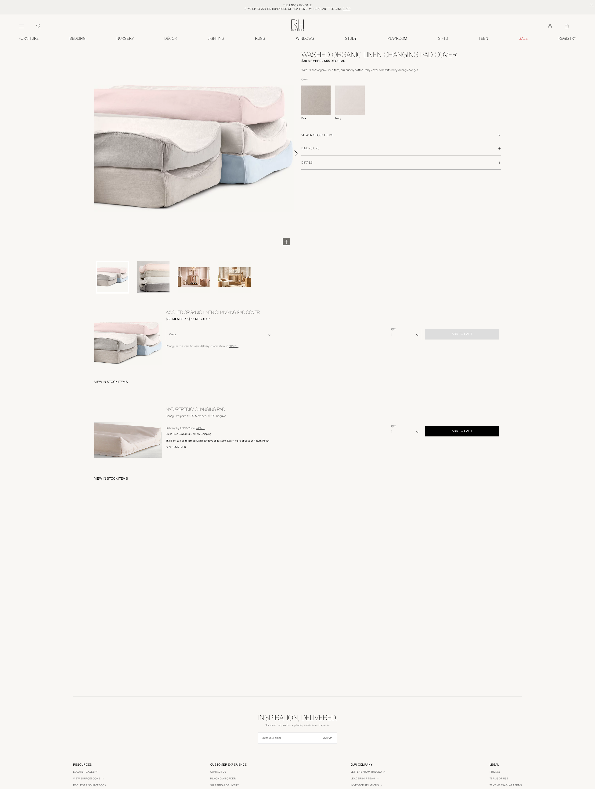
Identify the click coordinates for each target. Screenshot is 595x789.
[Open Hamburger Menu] (21, 26)
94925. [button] (233, 346)
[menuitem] (29, 38)
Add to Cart (462, 431)
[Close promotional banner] (591, 5)
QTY (393, 329)
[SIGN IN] (550, 26)
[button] (401, 135)
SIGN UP (327, 738)
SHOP (346, 8)
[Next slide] (301, 153)
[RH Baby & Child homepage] (297, 25)
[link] (483, 38)
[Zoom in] (286, 241)
